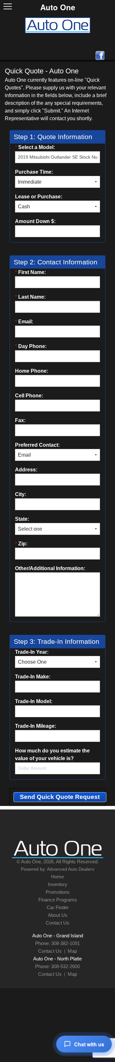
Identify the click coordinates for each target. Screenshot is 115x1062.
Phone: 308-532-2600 (57, 966)
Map (72, 951)
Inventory (57, 884)
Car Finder (58, 907)
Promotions (58, 892)
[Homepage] (57, 25)
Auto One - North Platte (57, 958)
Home (57, 876)
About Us (57, 915)
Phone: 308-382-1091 (57, 943)
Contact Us (57, 922)
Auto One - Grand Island (57, 935)
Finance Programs (57, 899)
